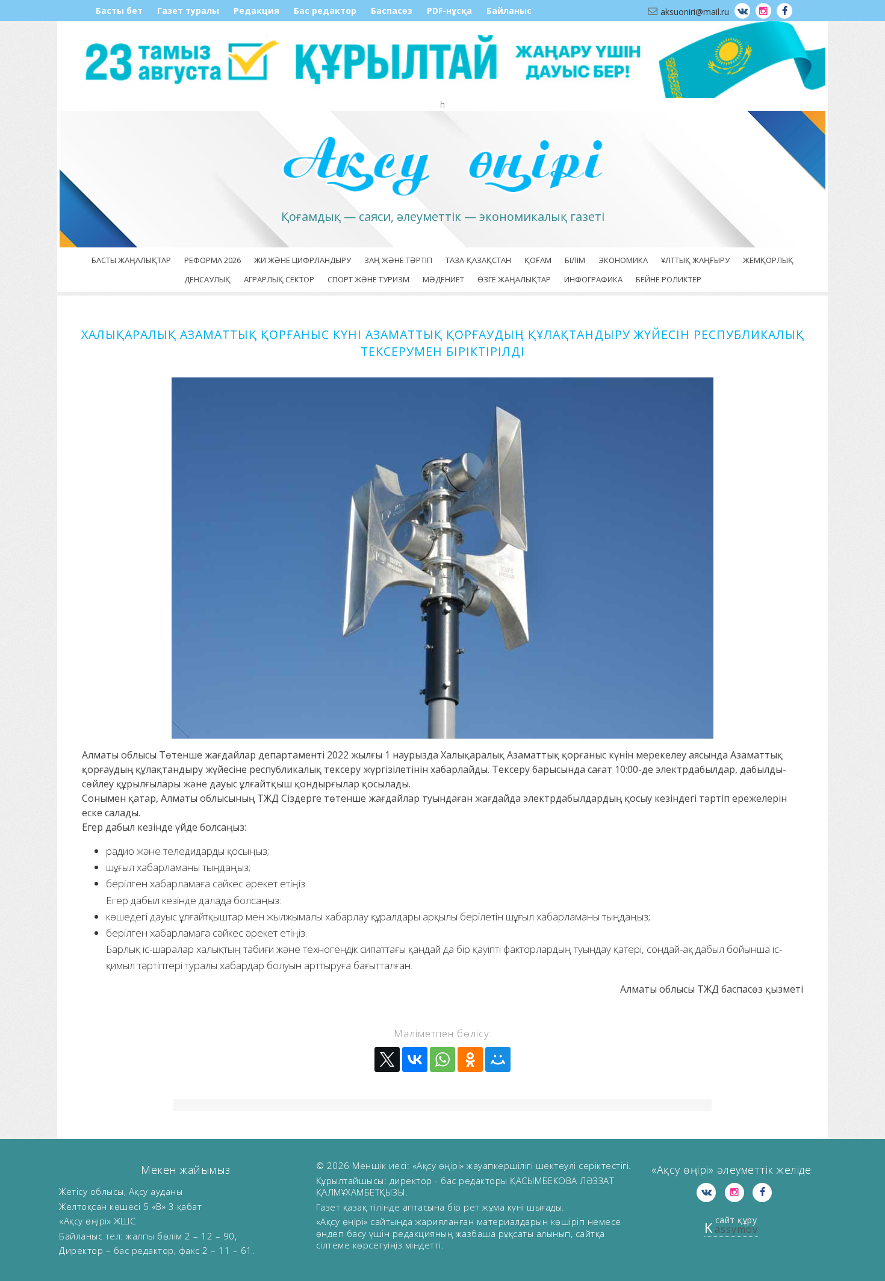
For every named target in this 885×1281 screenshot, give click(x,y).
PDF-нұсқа (449, 10)
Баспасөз (391, 10)
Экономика (623, 260)
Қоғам (537, 260)
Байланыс (509, 10)
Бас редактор (325, 10)
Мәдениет (443, 279)
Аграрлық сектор (279, 279)
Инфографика (593, 279)
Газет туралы (188, 10)
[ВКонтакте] (414, 1059)
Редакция (256, 10)
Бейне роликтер (668, 279)
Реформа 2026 (212, 260)
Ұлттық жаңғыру (695, 260)
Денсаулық (207, 279)
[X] (387, 1059)
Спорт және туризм (368, 279)
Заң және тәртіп (398, 260)
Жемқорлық (768, 260)
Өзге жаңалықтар (514, 279)
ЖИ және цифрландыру (302, 260)
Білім (575, 260)
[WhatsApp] (442, 1059)
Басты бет (119, 10)
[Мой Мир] (498, 1059)
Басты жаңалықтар (131, 260)
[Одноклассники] (470, 1059)
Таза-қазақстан (478, 260)
